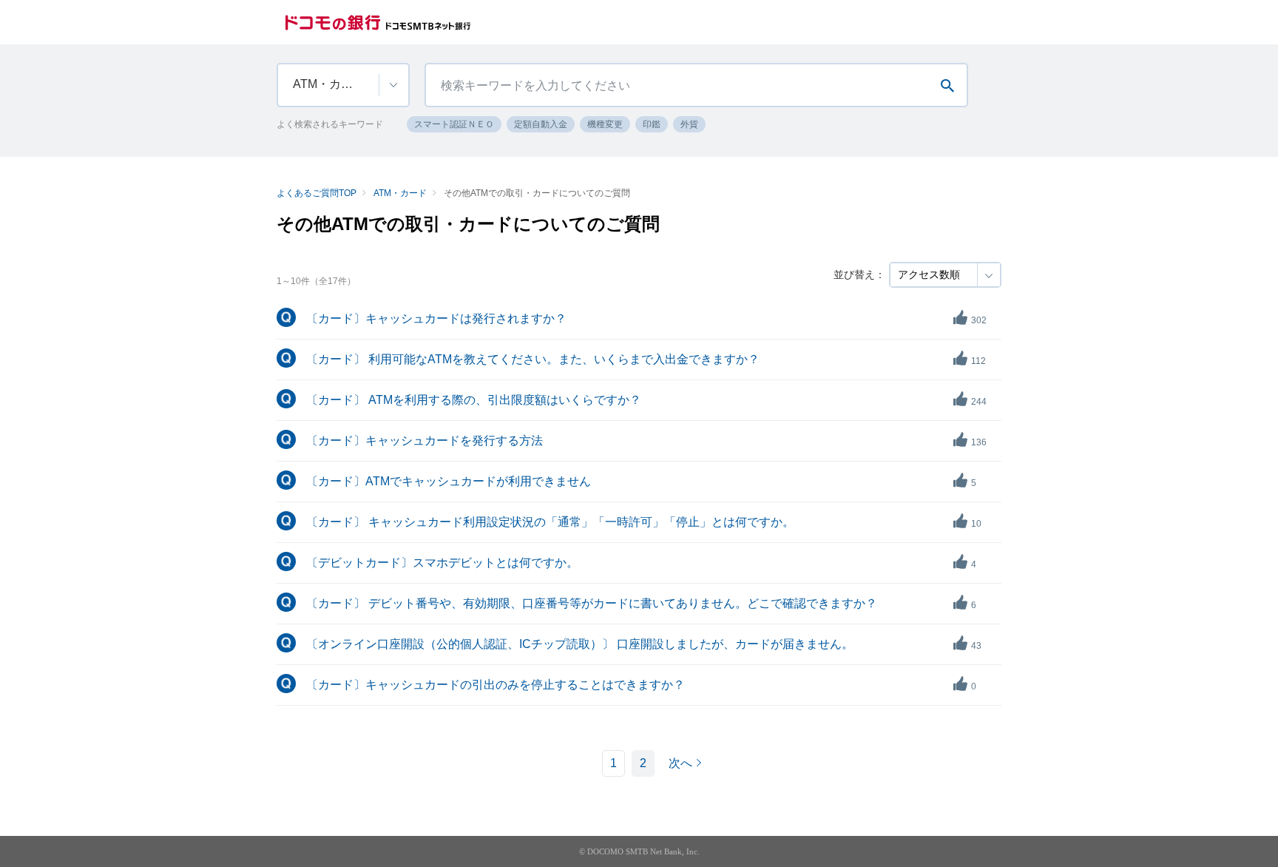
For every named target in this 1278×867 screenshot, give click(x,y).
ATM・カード (400, 193)
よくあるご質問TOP (316, 193)
